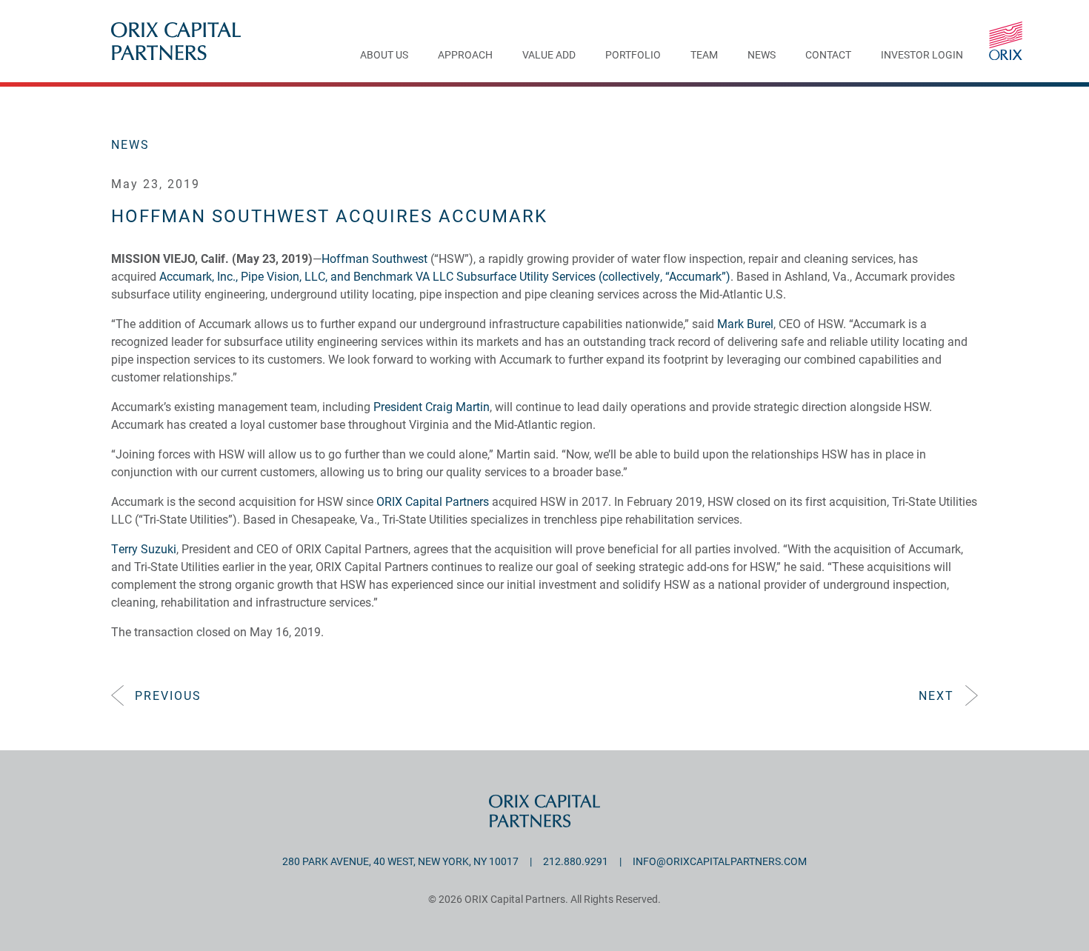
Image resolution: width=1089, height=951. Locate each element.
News (761, 55)
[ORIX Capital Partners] (1005, 41)
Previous (168, 695)
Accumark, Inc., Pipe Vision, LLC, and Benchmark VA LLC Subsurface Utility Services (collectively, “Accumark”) (444, 276)
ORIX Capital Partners (432, 501)
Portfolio (633, 55)
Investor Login (922, 55)
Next (936, 695)
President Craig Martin (431, 406)
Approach (465, 55)
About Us (384, 55)
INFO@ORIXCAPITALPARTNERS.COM (720, 861)
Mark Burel (745, 323)
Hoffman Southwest (374, 258)
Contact (828, 55)
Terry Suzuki (143, 548)
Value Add (549, 55)
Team (704, 55)
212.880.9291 (575, 861)
